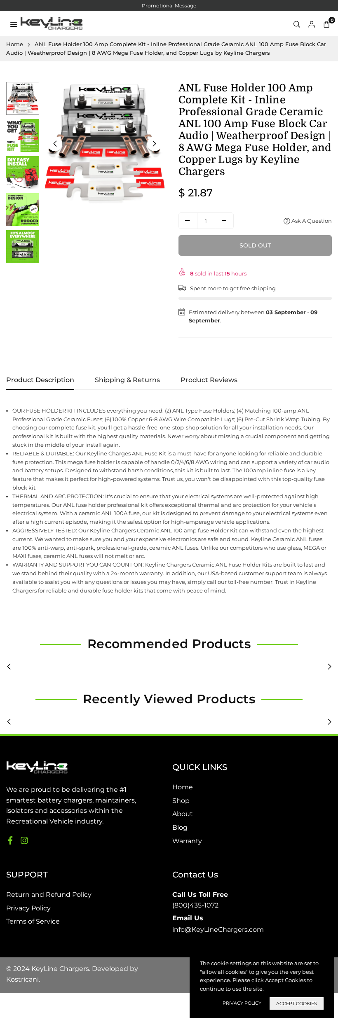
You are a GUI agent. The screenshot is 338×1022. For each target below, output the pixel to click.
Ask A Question (311, 220)
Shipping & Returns (127, 380)
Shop (181, 801)
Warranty (187, 841)
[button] (326, 23)
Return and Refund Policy (49, 894)
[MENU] (13, 23)
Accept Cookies (296, 1003)
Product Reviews (209, 380)
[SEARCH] (296, 23)
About (182, 814)
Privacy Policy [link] (242, 1003)
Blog (180, 827)
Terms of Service (33, 921)
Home (14, 44)
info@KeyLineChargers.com (218, 924)
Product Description (40, 380)
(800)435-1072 (200, 900)
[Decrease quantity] (188, 221)
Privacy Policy (28, 908)
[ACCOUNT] (311, 23)
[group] (104, 143)
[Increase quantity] (224, 221)
